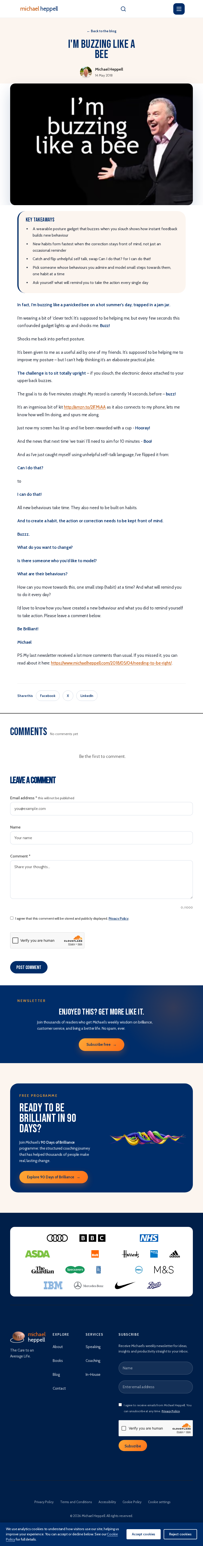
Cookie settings (159, 1502)
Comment (20, 856)
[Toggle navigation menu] (179, 9)
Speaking (93, 1347)
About (58, 1347)
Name (15, 827)
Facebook (47, 695)
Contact (59, 1388)
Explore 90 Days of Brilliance (53, 1177)
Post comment (28, 967)
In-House (93, 1374)
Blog (56, 1374)
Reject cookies (180, 1534)
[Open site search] (123, 8)
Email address (42, 798)
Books (58, 1360)
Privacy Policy (119, 918)
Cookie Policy (132, 1502)
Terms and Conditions (76, 1502)
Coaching (93, 1360)
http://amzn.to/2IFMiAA (85, 407)
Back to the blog (101, 31)
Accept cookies (143, 1534)
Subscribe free (101, 1044)
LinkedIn (86, 695)
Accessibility (107, 1502)
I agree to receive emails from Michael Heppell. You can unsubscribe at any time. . (158, 1408)
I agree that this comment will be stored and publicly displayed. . (72, 918)
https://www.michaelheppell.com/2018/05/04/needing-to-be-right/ (111, 663)
